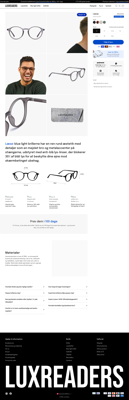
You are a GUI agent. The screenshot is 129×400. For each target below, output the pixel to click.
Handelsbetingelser (11, 355)
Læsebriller (69, 346)
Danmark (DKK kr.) (64, 394)
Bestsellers (69, 357)
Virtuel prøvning (102, 346)
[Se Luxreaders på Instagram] (6, 393)
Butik (68, 339)
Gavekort (69, 360)
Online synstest (102, 349)
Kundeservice (9, 343)
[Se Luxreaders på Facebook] (10, 393)
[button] (116, 5)
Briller (68, 343)
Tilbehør (68, 355)
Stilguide (99, 343)
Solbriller (69, 352)
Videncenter (100, 355)
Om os (7, 349)
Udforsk (100, 339)
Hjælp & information (13, 339)
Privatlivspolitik (10, 357)
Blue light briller (71, 349)
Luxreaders (66, 397)
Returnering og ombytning (13, 346)
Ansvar (7, 352)
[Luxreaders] (11, 6)
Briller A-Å (100, 352)
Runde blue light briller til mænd (103, 86)
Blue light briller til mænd (101, 83)
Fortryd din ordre (10, 360)
